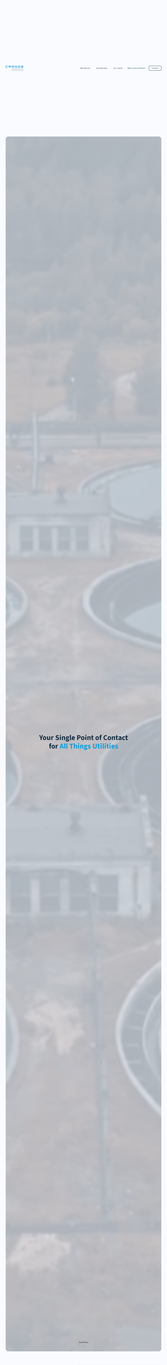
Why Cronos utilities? (137, 68)
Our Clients (118, 68)
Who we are (85, 68)
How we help (101, 68)
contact (155, 68)
